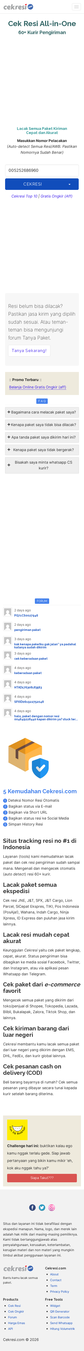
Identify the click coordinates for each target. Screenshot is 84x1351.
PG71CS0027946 (26, 615)
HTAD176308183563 (28, 687)
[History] (69, 184)
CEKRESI (32, 184)
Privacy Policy (59, 1291)
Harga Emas (16, 1323)
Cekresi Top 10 (24, 196)
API (10, 1329)
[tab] (42, 412)
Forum (12, 1317)
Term (53, 1286)
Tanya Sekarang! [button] (29, 350)
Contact (55, 1280)
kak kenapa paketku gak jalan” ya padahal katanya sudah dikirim (45, 646)
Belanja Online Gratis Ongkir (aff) (37, 387)
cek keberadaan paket (31, 658)
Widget (55, 1306)
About (54, 1274)
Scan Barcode (60, 1317)
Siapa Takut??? (42, 1178)
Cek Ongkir (16, 1311)
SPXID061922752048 (29, 701)
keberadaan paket (28, 673)
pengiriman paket (27, 630)
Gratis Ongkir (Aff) (57, 196)
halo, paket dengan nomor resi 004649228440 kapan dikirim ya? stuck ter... (46, 718)
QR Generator (59, 1311)
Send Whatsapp (61, 1323)
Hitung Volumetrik (62, 1329)
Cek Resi (14, 1306)
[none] (76, 6)
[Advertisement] (42, 79)
